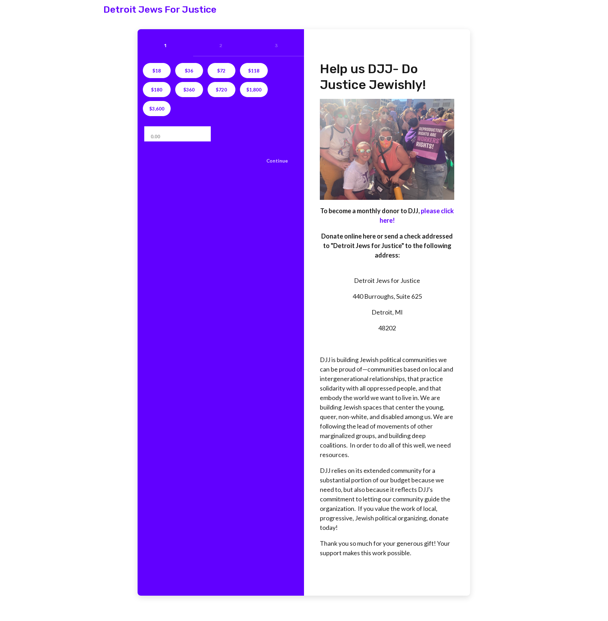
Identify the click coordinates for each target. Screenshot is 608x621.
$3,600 (156, 109)
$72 (221, 71)
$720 (221, 90)
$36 (189, 71)
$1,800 (253, 90)
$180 (156, 90)
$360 (189, 90)
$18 (156, 71)
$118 (253, 71)
